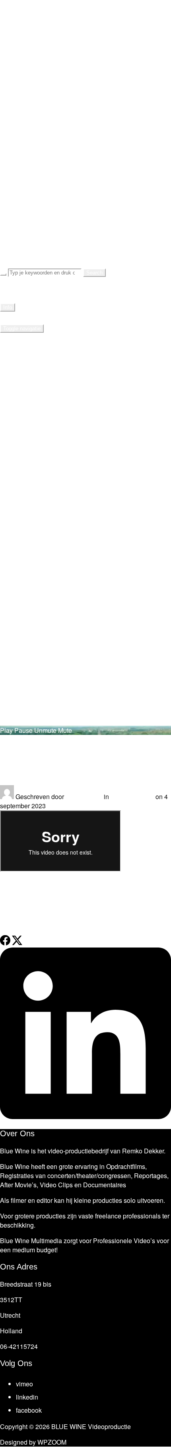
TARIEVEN (35, 174)
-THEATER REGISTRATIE (78, 47)
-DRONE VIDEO (61, 93)
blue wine (13, 904)
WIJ (22, 139)
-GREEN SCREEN (64, 116)
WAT (24, 35)
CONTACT (34, 209)
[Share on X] (17, 943)
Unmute (45, 730)
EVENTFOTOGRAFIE (54, 162)
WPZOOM (51, 1442)
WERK (27, 128)
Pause (23, 730)
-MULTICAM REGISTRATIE (81, 197)
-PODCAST (52, 105)
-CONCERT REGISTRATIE (80, 58)
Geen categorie (132, 796)
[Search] (3, 274)
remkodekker (84, 796)
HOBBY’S (33, 232)
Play (6, 730)
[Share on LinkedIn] (85, 1116)
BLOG (27, 151)
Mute (65, 730)
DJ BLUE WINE (43, 220)
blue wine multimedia (59, 904)
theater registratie (115, 904)
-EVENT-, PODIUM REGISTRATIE (93, 70)
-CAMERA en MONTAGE (77, 185)
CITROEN (49, 255)
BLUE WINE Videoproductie (49, 6)
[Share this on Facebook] (5, 943)
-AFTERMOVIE (59, 81)
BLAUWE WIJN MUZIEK (76, 243)
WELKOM (33, 24)
